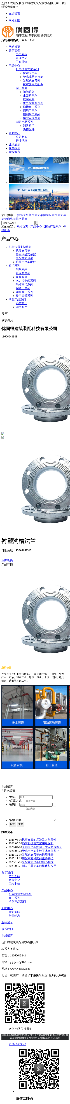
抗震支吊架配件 (33, 84)
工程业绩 (21, 61)
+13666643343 (17, 1044)
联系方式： (17, 800)
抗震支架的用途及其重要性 (39, 839)
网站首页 (14, 46)
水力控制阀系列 (33, 103)
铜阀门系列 (30, 110)
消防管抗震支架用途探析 (37, 843)
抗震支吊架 (30, 73)
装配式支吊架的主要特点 (37, 858)
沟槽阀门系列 (31, 106)
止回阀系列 (30, 95)
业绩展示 (14, 144)
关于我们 (14, 50)
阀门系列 (21, 88)
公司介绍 (21, 54)
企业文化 (21, 58)
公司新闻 (21, 136)
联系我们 (14, 148)
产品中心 (14, 65)
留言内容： (17, 820)
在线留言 (14, 13)
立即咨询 (7, 560)
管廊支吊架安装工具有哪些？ (40, 850)
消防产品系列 (24, 121)
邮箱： (14, 804)
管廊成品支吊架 (33, 76)
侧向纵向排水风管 (15, 218)
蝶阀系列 (28, 99)
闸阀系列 (28, 91)
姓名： (14, 797)
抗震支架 (37, 215)
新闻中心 (14, 133)
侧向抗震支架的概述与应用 (39, 865)
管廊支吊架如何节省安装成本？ (42, 847)
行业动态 (21, 140)
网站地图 (14, 20)
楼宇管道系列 (31, 118)
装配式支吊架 (31, 80)
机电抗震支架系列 (27, 69)
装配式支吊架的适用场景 (37, 854)
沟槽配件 (28, 129)
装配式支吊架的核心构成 (37, 862)
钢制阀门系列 (31, 114)
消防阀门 (28, 125)
